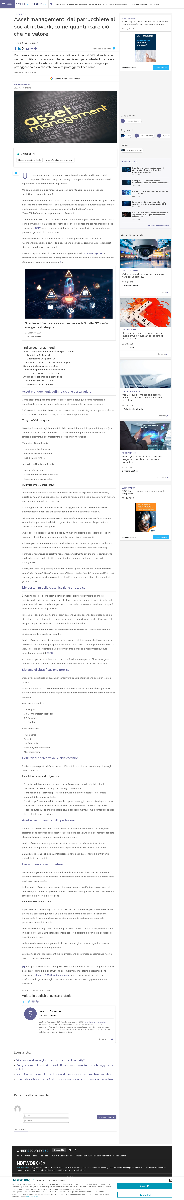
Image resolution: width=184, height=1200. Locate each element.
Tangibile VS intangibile (39, 355)
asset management (93, 253)
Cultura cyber (154, 4)
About (19, 1155)
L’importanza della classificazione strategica (46, 362)
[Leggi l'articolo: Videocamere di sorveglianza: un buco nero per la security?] (145, 267)
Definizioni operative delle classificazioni (44, 369)
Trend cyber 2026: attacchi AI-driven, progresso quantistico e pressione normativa (64, 1079)
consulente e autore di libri (95, 1022)
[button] (7, 4)
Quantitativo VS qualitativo (41, 358)
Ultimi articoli (60, 4)
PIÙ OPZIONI (145, 1194)
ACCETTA (144, 1186)
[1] (60, 261)
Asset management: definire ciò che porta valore (48, 351)
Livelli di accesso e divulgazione (43, 373)
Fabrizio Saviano (22, 84)
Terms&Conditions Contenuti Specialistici (92, 1155)
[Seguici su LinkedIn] (70, 1150)
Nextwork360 (22, 1167)
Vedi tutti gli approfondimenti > (158, 226)
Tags (35, 1155)
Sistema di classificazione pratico (40, 365)
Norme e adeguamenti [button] (118, 4)
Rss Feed (44, 1155)
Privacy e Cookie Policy (61, 1155)
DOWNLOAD (161, 67)
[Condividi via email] (27, 48)
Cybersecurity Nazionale (77, 4)
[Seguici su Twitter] (75, 1150)
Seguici (57, 1150)
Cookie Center (119, 1155)
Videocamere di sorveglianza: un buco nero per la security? (50, 1060)
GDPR (38, 228)
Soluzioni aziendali (139, 4)
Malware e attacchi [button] (96, 4)
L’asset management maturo (38, 380)
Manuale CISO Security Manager (52, 975)
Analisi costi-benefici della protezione (42, 376)
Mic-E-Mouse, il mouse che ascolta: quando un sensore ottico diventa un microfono (64, 1073)
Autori (27, 1155)
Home (16, 43)
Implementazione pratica (40, 384)
